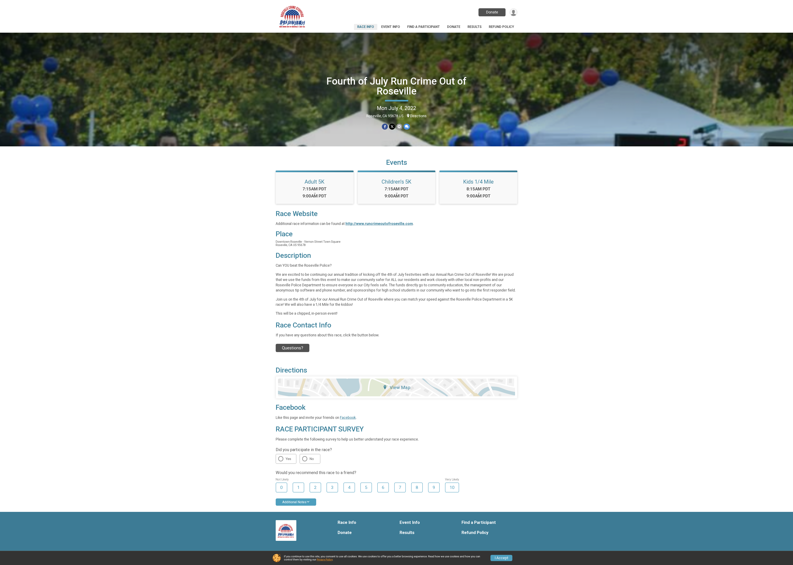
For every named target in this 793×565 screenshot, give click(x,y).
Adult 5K (314, 182)
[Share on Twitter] (392, 127)
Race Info (365, 27)
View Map (400, 387)
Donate (492, 12)
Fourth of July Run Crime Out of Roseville (396, 86)
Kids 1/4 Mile (478, 182)
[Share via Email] (399, 127)
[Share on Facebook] (385, 127)
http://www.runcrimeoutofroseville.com (379, 224)
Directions (418, 116)
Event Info (390, 27)
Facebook (348, 418)
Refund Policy (501, 27)
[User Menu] (513, 12)
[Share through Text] (407, 127)
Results (475, 27)
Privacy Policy (324, 559)
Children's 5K (396, 182)
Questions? (292, 347)
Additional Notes (294, 502)
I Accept (501, 558)
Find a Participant (423, 27)
